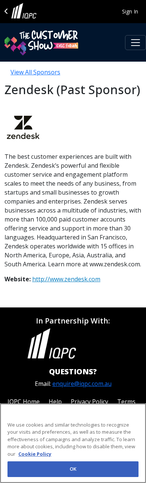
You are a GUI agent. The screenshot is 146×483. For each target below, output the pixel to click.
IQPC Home (23, 401)
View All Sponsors (35, 72)
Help (55, 401)
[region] (73, 443)
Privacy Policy (89, 401)
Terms (126, 401)
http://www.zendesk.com (66, 279)
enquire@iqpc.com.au (82, 384)
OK (73, 468)
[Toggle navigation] (135, 42)
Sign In (130, 11)
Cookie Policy (34, 454)
